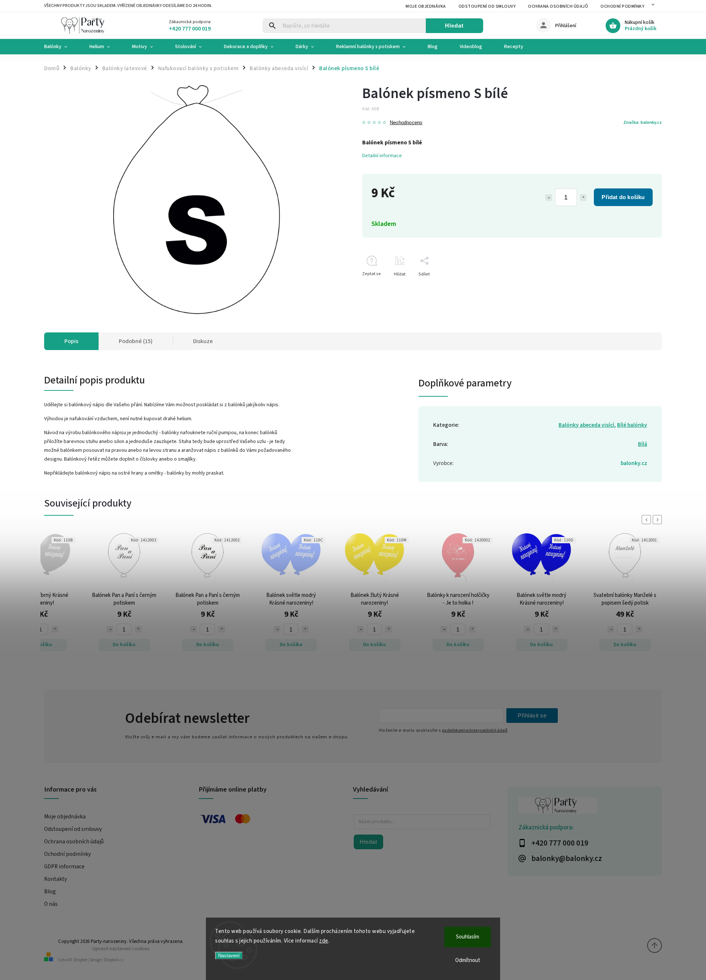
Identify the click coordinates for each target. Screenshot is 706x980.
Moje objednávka (426, 6)
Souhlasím (467, 937)
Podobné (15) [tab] (136, 341)
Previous (647, 519)
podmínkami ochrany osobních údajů (474, 730)
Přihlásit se (532, 715)
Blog (50, 891)
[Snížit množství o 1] (548, 197)
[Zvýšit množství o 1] (583, 197)
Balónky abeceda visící (586, 425)
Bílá (642, 444)
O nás (51, 904)
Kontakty (55, 879)
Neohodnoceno (406, 122)
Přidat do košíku (623, 197)
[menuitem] (61, 46)
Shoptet (80, 960)
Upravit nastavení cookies (121, 948)
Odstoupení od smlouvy (487, 6)
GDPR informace (64, 866)
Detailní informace (382, 155)
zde (323, 941)
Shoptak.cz (113, 960)
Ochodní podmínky (622, 6)
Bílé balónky (632, 425)
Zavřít (639, 287)
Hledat (454, 25)
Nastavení (229, 955)
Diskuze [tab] (203, 341)
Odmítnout (467, 960)
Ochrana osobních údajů (558, 6)
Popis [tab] (71, 341)
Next (658, 519)
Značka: (642, 122)
